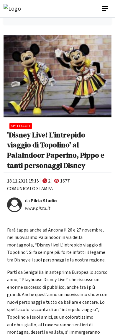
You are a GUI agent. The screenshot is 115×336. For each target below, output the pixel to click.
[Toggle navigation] (105, 9)
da (41, 200)
